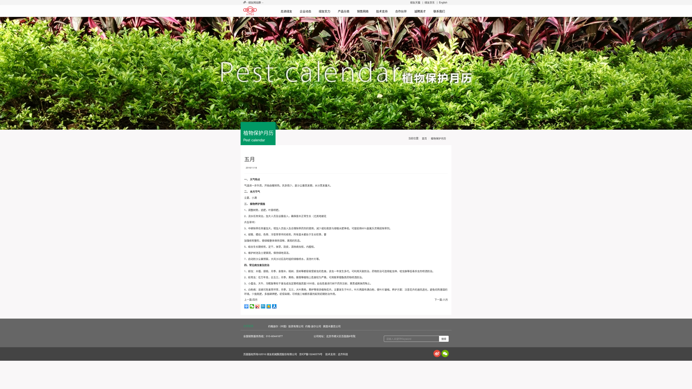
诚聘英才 (420, 11)
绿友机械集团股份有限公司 (282, 354)
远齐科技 (343, 354)
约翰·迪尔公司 (313, 326)
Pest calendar (254, 139)
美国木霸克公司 (332, 326)
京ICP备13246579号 (310, 354)
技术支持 (382, 11)
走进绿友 (286, 11)
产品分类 (343, 11)
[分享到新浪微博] (257, 306)
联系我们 (439, 11)
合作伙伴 (401, 11)
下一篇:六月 (441, 299)
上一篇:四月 (251, 299)
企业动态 (305, 11)
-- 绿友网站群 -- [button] (254, 2)
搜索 (443, 339)
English (443, 2)
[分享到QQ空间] (269, 306)
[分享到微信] (252, 306)
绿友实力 (324, 11)
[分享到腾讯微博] (263, 306)
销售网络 (363, 11)
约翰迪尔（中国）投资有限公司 (285, 326)
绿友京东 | (431, 2)
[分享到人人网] (274, 306)
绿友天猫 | (416, 2)
